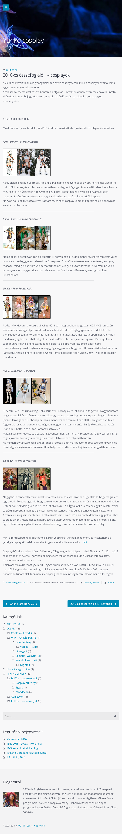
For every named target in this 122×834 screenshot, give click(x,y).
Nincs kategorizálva (15, 582)
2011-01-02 (11, 70)
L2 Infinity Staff (16, 757)
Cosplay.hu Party (26, 683)
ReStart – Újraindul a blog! (22, 748)
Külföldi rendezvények (24, 701)
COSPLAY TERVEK (21, 633)
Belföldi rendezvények (24, 678)
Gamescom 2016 (17, 739)
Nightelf (25, 665)
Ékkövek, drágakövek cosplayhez (27, 752)
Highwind (39, 825)
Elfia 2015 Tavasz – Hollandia (24, 743)
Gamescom (17, 696)
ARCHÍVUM (13, 624)
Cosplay (88, 582)
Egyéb (19, 687)
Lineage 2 (21, 651)
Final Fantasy (23, 642)
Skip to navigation (6, 7)
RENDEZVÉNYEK (16, 674)
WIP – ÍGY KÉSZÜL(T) (23, 637)
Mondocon (22, 692)
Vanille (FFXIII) (28, 646)
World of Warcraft (26, 660)
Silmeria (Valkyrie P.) (28, 656)
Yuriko (111, 582)
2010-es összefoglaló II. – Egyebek (91, 604)
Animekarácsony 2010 (23, 604)
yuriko (96, 582)
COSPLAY (12, 628)
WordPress (24, 825)
